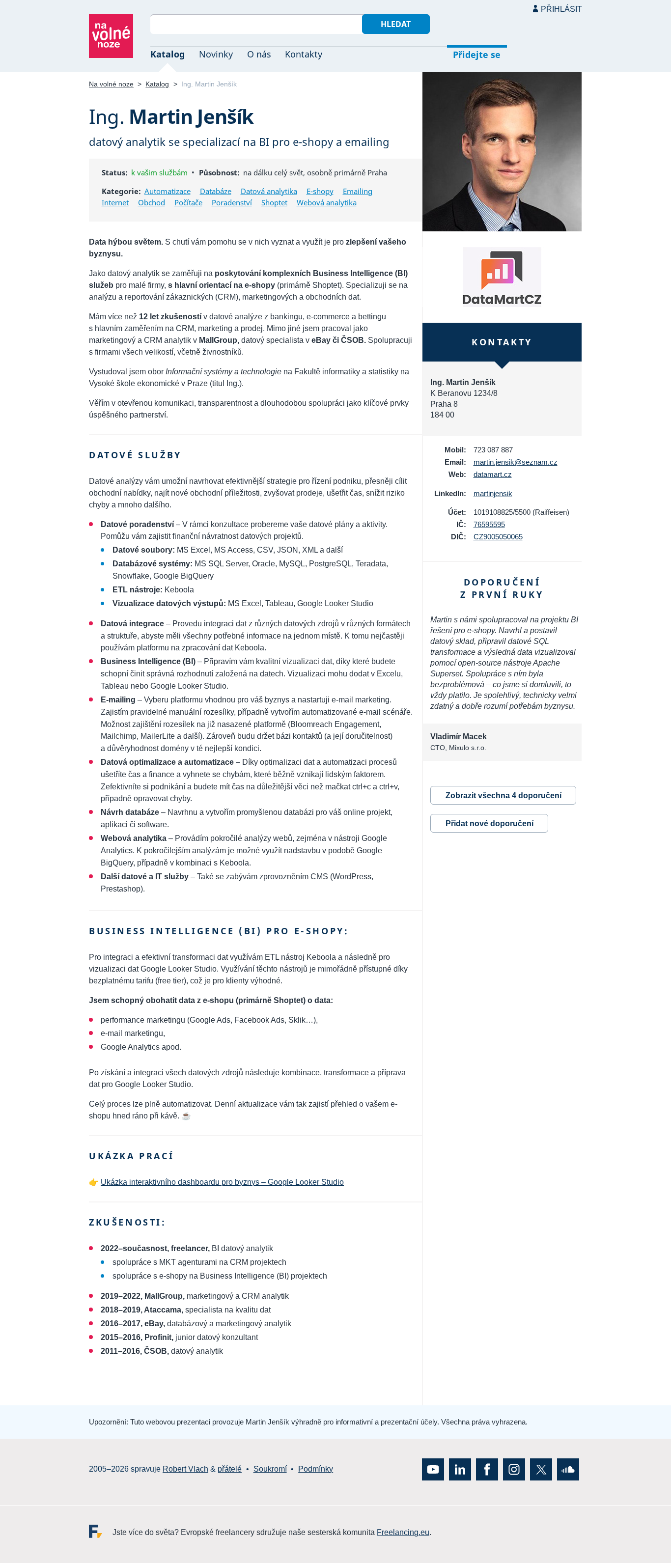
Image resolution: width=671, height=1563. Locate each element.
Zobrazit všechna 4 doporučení (503, 795)
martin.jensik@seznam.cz (516, 462)
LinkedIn (460, 1469)
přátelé (230, 1469)
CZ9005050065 (498, 536)
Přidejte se (477, 54)
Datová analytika (269, 191)
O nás (259, 54)
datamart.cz (493, 474)
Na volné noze (111, 84)
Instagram (514, 1469)
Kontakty (303, 54)
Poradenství (232, 202)
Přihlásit (561, 9)
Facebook (487, 1469)
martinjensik (493, 493)
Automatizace (167, 191)
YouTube (433, 1469)
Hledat (396, 24)
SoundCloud (568, 1469)
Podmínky (315, 1469)
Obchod (151, 202)
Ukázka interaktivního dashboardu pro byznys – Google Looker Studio (222, 1182)
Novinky (216, 54)
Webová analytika (327, 202)
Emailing (357, 191)
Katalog (167, 54)
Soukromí (270, 1469)
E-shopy (320, 191)
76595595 (489, 524)
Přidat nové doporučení (489, 823)
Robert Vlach (185, 1469)
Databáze (215, 191)
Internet (115, 202)
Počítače (188, 202)
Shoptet (274, 202)
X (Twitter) (541, 1469)
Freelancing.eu (100, 1531)
